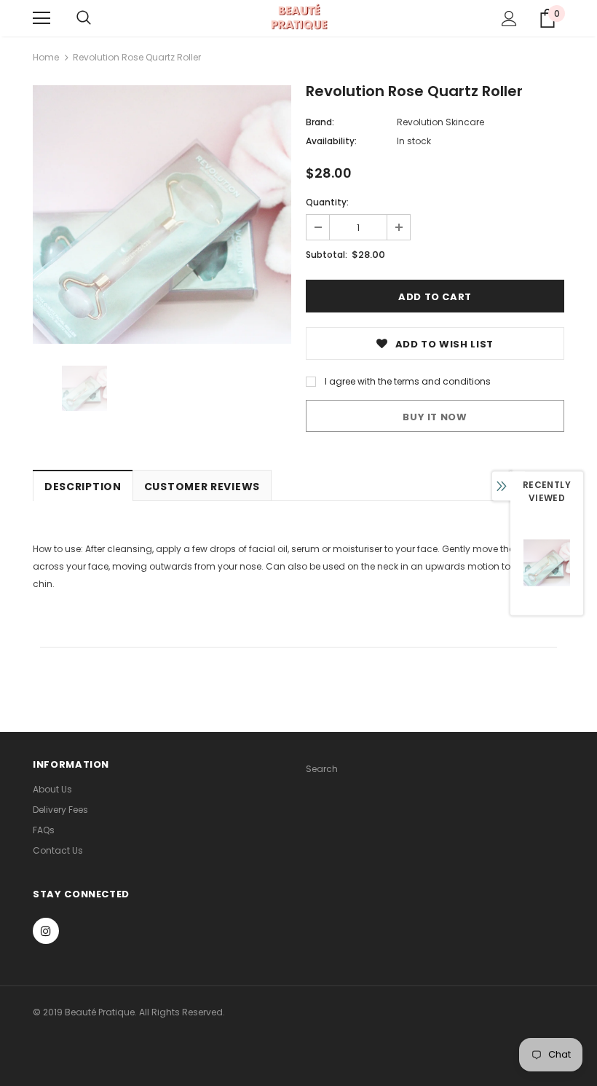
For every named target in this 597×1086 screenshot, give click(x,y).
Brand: (320, 122)
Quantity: (327, 202)
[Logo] (298, 17)
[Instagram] (46, 931)
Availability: (331, 141)
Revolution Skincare (440, 122)
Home (46, 57)
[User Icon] (509, 18)
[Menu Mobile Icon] (41, 18)
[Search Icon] (83, 18)
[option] (162, 214)
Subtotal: (326, 254)
